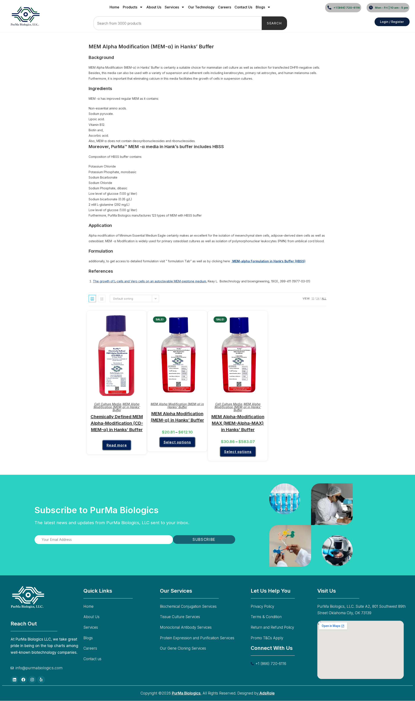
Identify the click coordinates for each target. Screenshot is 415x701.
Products (130, 7)
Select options (177, 442)
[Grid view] (92, 298)
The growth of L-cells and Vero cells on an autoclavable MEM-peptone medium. (150, 281)
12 (312, 298)
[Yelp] (41, 680)
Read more (117, 445)
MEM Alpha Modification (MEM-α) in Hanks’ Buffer (117, 407)
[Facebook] (23, 680)
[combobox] (177, 23)
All (324, 298)
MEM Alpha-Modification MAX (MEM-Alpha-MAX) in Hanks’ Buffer (237, 423)
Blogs (260, 7)
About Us (153, 7)
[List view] (101, 298)
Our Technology (201, 7)
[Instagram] (32, 680)
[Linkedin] (14, 680)
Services (172, 7)
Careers (224, 7)
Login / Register (392, 22)
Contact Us (243, 7)
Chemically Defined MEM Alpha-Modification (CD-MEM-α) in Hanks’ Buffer (117, 423)
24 (317, 298)
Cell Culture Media (107, 404)
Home (114, 7)
